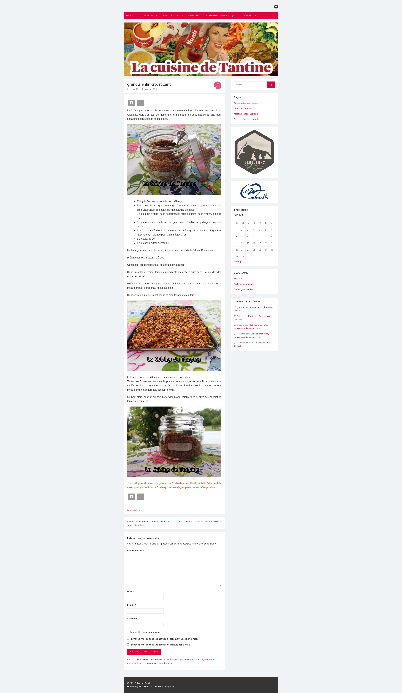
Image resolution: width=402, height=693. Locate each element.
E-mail (131, 604)
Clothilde (132, 114)
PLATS (154, 15)
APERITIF (130, 15)
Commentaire (135, 550)
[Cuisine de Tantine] (201, 49)
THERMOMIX (194, 15)
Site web (132, 618)
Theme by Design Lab (163, 686)
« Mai (236, 261)
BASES (224, 15)
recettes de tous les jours (246, 113)
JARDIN (235, 15)
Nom (130, 591)
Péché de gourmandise (245, 284)
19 (260, 243)
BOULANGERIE (210, 15)
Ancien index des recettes (246, 103)
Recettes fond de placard (246, 119)
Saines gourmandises (244, 289)
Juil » (242, 261)
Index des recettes (243, 108)
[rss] (276, 6)
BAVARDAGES (249, 15)
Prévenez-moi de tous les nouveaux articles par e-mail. (160, 644)
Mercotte (238, 278)
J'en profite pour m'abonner (144, 632)
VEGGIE (180, 15)
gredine (148, 89)
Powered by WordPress (138, 686)
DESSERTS (167, 15)
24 (248, 250)
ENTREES (142, 15)
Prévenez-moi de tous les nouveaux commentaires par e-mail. (164, 638)
